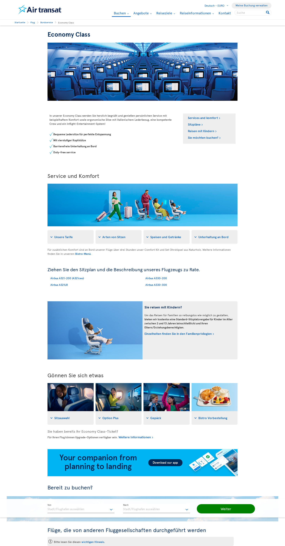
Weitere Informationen (134, 437)
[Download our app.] (143, 475)
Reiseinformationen (195, 13)
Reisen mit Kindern (201, 131)
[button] (226, 508)
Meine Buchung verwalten (252, 5)
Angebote (140, 13)
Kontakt (224, 12)
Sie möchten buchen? (203, 137)
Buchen (119, 13)
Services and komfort (203, 117)
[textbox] (81, 508)
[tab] (71, 237)
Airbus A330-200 (156, 278)
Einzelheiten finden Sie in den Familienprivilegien (178, 333)
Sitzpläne (194, 124)
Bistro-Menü (83, 254)
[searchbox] (253, 13)
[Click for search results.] (268, 13)
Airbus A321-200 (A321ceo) (67, 278)
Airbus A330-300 (156, 285)
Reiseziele (163, 13)
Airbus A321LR (59, 285)
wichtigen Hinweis (92, 542)
